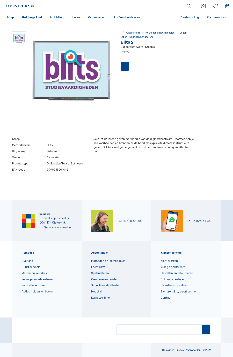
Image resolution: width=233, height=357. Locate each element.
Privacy (180, 350)
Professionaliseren (127, 17)
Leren (76, 17)
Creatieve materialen (104, 279)
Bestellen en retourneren (177, 273)
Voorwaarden (193, 350)
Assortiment (133, 32)
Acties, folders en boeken (38, 291)
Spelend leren (100, 273)
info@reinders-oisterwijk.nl (55, 227)
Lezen (183, 32)
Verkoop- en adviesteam (37, 279)
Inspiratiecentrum (33, 285)
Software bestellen (173, 279)
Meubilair (97, 291)
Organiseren (96, 17)
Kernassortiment (102, 297)
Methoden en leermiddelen (159, 32)
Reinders (28, 252)
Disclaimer (168, 350)
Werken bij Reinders (34, 273)
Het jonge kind (32, 17)
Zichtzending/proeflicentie (178, 291)
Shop (10, 17)
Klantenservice (216, 17)
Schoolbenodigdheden (105, 285)
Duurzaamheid (31, 267)
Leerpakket (98, 267)
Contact (166, 297)
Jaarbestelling (189, 17)
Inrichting (57, 17)
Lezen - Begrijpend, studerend (137, 37)
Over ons (27, 261)
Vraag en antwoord (173, 267)
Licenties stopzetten (174, 285)
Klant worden (169, 261)
